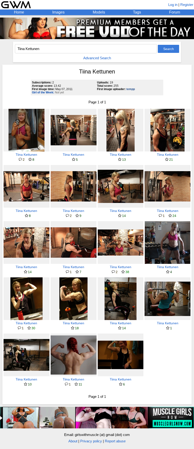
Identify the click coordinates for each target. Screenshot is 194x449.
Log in (172, 5)
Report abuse (115, 441)
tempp (130, 89)
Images (58, 12)
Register (186, 5)
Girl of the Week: (43, 92)
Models (99, 12)
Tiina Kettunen (26, 154)
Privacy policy (91, 441)
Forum (174, 12)
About (72, 441)
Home (19, 12)
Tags (137, 12)
